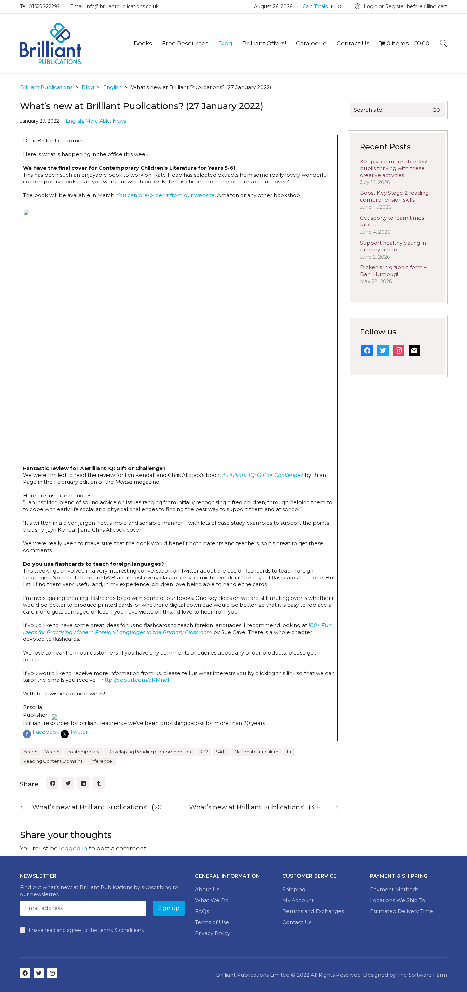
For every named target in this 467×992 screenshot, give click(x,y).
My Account (298, 900)
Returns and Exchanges (313, 911)
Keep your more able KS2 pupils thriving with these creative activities (393, 168)
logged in (73, 848)
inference (101, 761)
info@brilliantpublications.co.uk (122, 6)
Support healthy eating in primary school (393, 246)
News (119, 121)
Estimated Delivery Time (401, 911)
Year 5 (30, 751)
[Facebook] (52, 783)
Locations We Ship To (397, 900)
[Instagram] (52, 973)
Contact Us (296, 922)
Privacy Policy (212, 933)
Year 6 (52, 751)
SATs (221, 751)
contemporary (83, 751)
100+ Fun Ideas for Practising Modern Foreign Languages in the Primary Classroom (177, 628)
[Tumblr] (99, 783)
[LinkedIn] (83, 783)
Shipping (293, 889)
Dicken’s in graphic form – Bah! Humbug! (393, 270)
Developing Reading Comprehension (149, 751)
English (74, 121)
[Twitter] (68, 783)
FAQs (202, 911)
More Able (97, 121)
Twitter (79, 732)
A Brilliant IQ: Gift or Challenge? (262, 475)
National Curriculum (256, 751)
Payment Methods (394, 889)
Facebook (45, 732)
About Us (207, 889)
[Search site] (443, 44)
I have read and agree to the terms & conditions (86, 930)
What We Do (212, 900)
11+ (289, 751)
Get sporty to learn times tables (392, 221)
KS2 (203, 751)
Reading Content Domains (52, 761)
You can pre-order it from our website (166, 195)
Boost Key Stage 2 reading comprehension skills (394, 196)
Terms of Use (212, 922)
